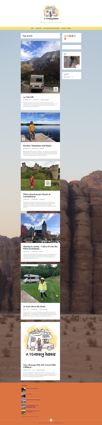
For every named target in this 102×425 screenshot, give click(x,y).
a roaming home (35, 99)
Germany (42, 148)
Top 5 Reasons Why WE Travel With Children (39, 365)
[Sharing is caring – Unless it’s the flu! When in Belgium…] (40, 228)
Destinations (39, 28)
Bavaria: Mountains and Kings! (37, 145)
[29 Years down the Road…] (40, 282)
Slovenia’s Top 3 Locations (32, 388)
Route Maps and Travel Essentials (51, 28)
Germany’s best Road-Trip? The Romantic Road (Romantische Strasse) (32, 406)
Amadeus (56, 422)
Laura (33, 369)
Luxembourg (42, 199)
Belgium (41, 251)
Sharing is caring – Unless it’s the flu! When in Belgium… (40, 247)
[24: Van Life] (40, 65)
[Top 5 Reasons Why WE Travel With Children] (40, 341)
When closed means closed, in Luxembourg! (36, 195)
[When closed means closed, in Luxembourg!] (40, 176)
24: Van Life (28, 97)
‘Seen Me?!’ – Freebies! (66, 28)
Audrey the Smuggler (45, 99)
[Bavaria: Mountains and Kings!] (40, 127)
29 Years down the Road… (35, 306)
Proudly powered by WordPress (45, 422)
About (32, 28)
